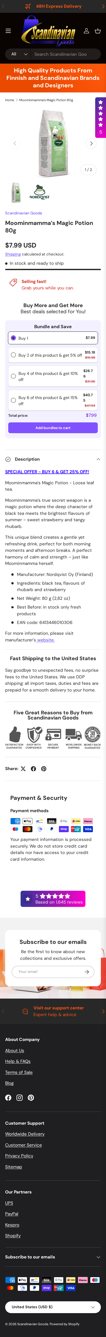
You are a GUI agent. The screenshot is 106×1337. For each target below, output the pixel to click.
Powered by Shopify (65, 1324)
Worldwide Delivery (25, 1134)
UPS (9, 1203)
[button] (97, 30)
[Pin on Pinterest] (44, 769)
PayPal (11, 1214)
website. (46, 640)
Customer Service (23, 1145)
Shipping (13, 254)
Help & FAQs (18, 1061)
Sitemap (13, 1167)
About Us (14, 1050)
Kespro (12, 1225)
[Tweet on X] (23, 769)
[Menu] (8, 30)
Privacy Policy (19, 1156)
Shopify (13, 1235)
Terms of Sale (19, 1072)
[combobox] (53, 54)
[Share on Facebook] (33, 769)
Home (9, 100)
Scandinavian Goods (23, 213)
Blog (9, 1083)
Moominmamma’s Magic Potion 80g (46, 100)
